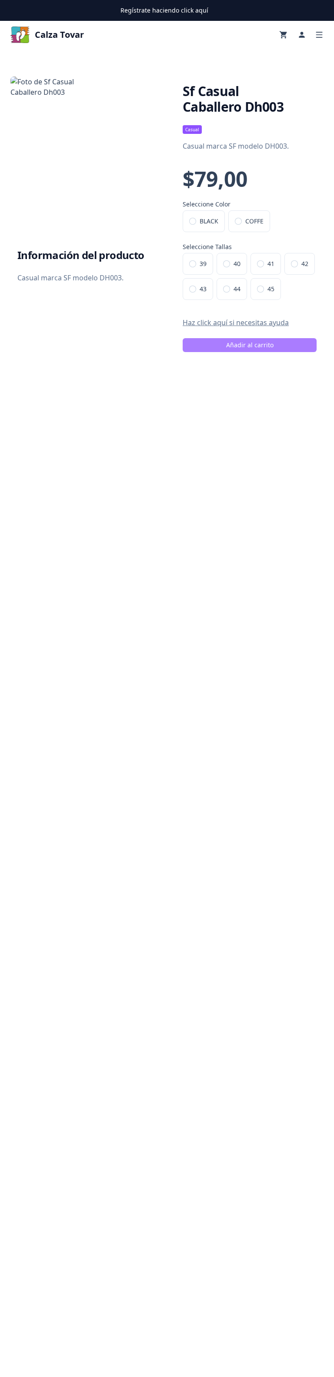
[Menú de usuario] (302, 35)
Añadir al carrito (250, 345)
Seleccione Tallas (207, 247)
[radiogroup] (250, 221)
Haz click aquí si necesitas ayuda (236, 322)
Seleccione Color (206, 204)
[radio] (192, 221)
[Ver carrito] (283, 35)
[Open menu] (319, 35)
